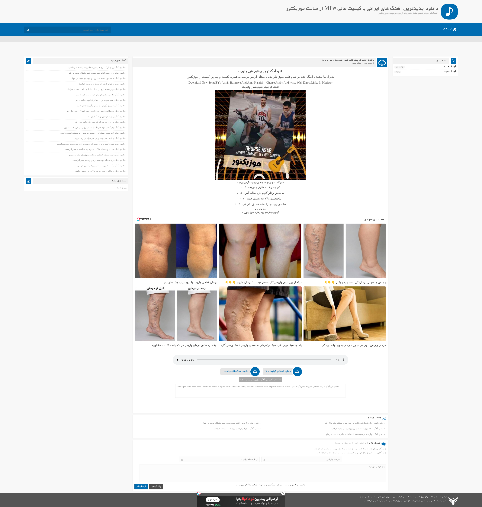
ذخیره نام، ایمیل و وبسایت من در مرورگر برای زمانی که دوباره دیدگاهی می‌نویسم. (270, 484)
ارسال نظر (141, 486)
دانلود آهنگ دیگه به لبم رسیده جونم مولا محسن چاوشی (101, 165)
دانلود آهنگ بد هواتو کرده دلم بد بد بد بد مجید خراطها (236, 428)
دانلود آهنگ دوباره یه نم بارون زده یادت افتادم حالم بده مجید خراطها (354, 434)
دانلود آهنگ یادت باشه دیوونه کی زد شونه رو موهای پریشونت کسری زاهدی (92, 133)
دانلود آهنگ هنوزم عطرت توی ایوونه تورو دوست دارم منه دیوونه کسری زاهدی (91, 144)
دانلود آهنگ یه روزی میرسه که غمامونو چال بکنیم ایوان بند (100, 122)
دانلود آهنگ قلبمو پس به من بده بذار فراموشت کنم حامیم (100, 100)
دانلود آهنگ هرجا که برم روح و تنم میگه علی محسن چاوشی (99, 171)
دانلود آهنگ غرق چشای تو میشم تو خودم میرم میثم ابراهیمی (98, 160)
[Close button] (283, 493)
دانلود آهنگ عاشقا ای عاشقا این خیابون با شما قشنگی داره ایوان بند (96, 111)
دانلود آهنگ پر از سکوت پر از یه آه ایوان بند (106, 116)
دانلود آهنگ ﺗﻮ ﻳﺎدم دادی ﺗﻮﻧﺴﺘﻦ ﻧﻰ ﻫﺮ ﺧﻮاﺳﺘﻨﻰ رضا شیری (99, 138)
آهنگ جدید (356, 63)
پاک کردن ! (156, 486)
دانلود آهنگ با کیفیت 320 (278, 371)
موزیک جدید (122, 188)
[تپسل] (199, 493)
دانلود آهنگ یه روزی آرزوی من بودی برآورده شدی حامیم (101, 105)
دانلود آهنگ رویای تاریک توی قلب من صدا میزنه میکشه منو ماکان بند (354, 423)
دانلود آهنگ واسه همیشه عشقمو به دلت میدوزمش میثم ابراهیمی (97, 155)
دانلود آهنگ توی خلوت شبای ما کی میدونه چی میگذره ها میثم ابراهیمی (94, 149)
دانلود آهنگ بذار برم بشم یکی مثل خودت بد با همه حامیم (100, 95)
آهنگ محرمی (449, 71)
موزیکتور (447, 29)
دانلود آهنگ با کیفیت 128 (235, 371)
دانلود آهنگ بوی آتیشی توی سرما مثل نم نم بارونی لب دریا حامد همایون (94, 127)
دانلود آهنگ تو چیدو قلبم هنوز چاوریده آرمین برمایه (348, 60)
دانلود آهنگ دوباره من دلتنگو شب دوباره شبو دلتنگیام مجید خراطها (231, 423)
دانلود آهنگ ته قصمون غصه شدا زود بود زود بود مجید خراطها (357, 428)
